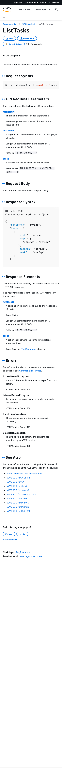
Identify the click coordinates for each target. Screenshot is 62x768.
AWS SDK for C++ (16, 481)
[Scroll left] (16, 9)
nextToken (8, 130)
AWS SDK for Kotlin (17, 498)
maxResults (9, 111)
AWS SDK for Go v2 (17, 486)
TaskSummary (28, 349)
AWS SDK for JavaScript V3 (21, 494)
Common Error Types (30, 370)
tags (23, 238)
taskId (24, 252)
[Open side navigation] (4, 17)
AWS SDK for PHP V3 (18, 502)
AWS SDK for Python (18, 506)
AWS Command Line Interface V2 (24, 473)
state (6, 158)
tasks (14, 228)
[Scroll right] (49, 9)
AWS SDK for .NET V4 (18, 477)
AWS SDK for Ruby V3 (18, 511)
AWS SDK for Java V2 (18, 490)
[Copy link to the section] (3, 76)
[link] (46, 24)
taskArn (25, 249)
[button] (11, 55)
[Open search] (56, 9)
